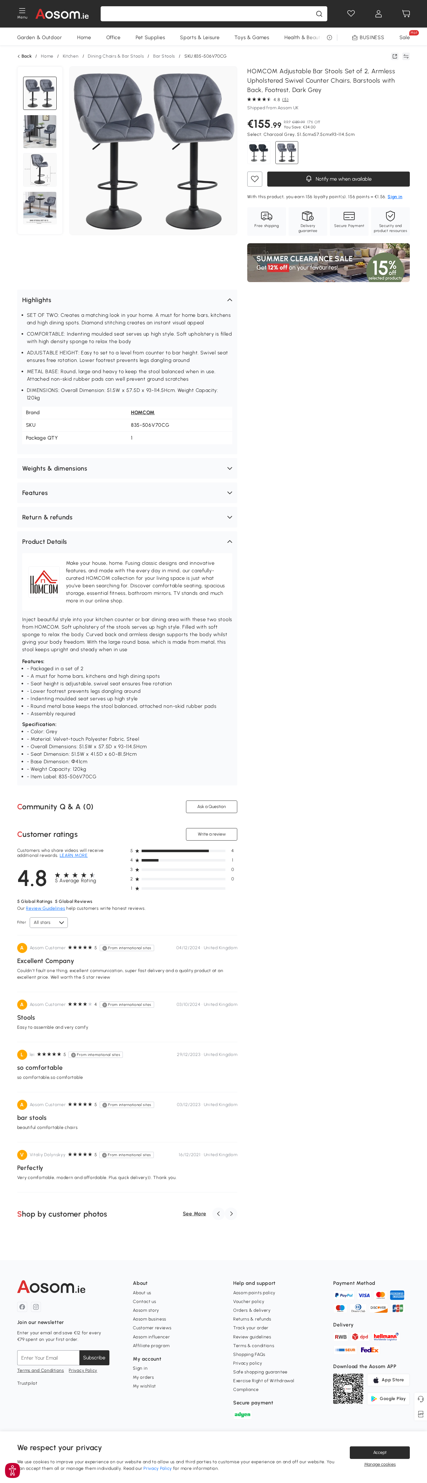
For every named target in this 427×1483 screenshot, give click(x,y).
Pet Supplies (150, 37)
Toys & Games (251, 37)
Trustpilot (27, 1383)
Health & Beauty (304, 37)
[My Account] (378, 14)
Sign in (140, 1368)
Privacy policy (247, 1363)
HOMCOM (143, 412)
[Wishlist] (351, 14)
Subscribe (94, 1358)
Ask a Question (211, 806)
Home (84, 37)
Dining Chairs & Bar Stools (116, 56)
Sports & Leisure (199, 37)
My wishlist (144, 1386)
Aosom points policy (254, 1292)
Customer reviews (152, 1328)
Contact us (144, 1301)
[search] (319, 13)
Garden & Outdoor (39, 37)
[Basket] (406, 14)
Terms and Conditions (40, 1370)
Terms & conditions (253, 1345)
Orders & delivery (252, 1310)
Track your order (251, 1328)
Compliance (246, 1389)
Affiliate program (151, 1345)
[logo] (62, 14)
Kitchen (71, 56)
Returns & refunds (252, 1319)
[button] (127, 300)
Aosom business (149, 1319)
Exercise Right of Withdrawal (263, 1380)
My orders (143, 1377)
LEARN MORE (74, 855)
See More (194, 1214)
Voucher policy (248, 1301)
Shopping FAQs (249, 1354)
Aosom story (146, 1310)
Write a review (212, 834)
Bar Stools (164, 56)
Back (27, 56)
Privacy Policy (83, 1370)
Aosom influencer (151, 1337)
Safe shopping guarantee (260, 1372)
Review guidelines (252, 1337)
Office (113, 37)
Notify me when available (343, 179)
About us (142, 1292)
